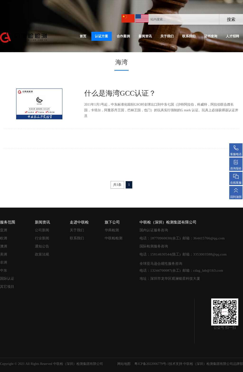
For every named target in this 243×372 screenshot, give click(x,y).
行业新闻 (42, 238)
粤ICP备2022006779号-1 (151, 364)
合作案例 (123, 36)
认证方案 (101, 36)
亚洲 (3, 230)
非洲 (3, 262)
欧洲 (3, 238)
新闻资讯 (145, 36)
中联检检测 (113, 238)
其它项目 (7, 286)
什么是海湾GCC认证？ (120, 93)
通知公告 (42, 246)
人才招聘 (232, 36)
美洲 (3, 254)
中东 (3, 270)
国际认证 (7, 278)
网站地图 (124, 364)
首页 (83, 36)
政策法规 (42, 254)
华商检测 (112, 230)
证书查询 (210, 36)
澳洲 (3, 246)
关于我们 (167, 36)
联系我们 (189, 36)
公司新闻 (42, 230)
